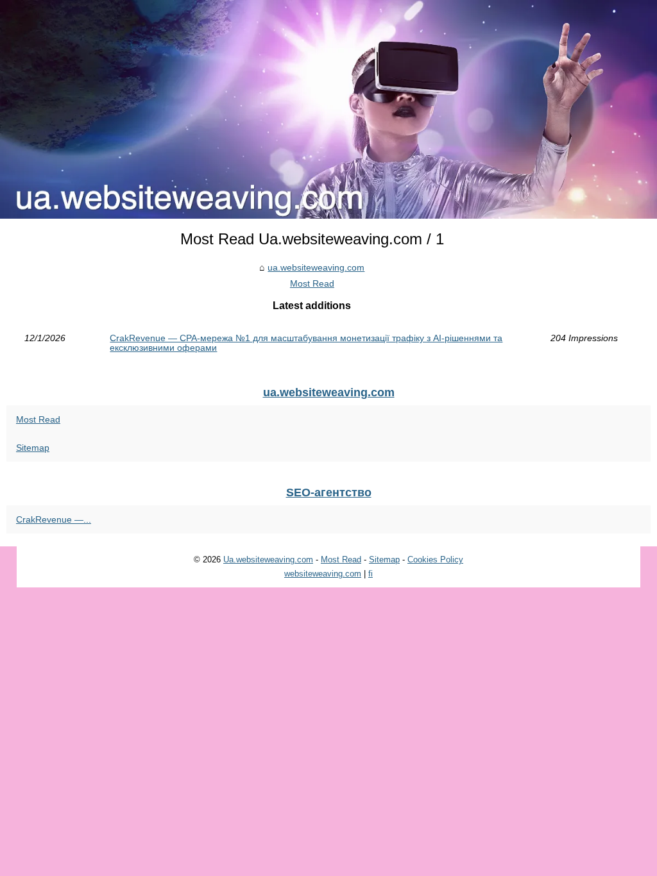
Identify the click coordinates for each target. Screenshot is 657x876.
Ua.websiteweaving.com (268, 559)
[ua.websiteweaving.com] (328, 109)
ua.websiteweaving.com (316, 267)
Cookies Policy (435, 559)
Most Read (312, 283)
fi (370, 573)
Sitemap (32, 447)
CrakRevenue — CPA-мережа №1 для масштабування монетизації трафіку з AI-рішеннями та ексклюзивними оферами (306, 342)
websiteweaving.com (322, 573)
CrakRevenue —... (53, 519)
